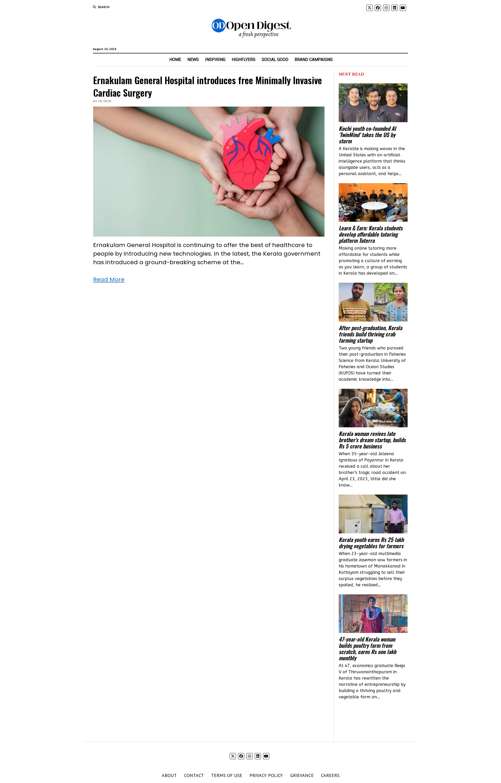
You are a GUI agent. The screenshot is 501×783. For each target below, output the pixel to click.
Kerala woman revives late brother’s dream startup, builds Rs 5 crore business (372, 439)
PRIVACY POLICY (266, 775)
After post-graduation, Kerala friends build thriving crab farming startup (370, 334)
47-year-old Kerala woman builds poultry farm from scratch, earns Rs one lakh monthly (367, 648)
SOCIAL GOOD (275, 59)
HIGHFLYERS (243, 59)
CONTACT (194, 775)
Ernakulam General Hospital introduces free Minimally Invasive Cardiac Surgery (207, 86)
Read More (108, 279)
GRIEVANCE (302, 775)
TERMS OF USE (226, 775)
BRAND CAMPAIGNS (314, 59)
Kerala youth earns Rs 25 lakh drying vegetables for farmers (371, 543)
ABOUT (169, 775)
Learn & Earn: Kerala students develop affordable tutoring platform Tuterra (371, 234)
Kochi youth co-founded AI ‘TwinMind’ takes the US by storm (367, 134)
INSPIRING (215, 59)
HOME (175, 59)
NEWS (193, 59)
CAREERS (330, 775)
